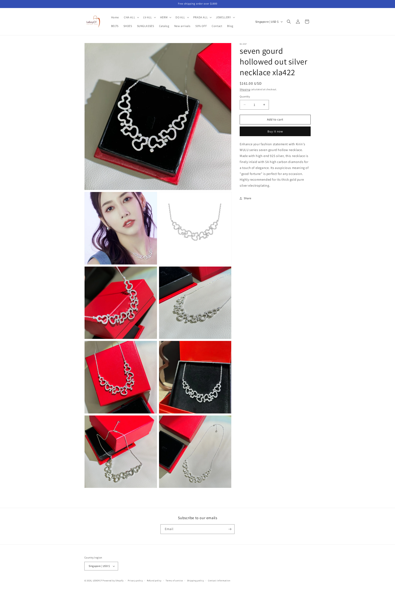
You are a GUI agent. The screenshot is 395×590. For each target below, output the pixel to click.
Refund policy (154, 580)
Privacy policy (135, 580)
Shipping (245, 89)
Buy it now (275, 131)
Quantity (245, 96)
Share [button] (247, 198)
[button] (131, 17)
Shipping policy (195, 580)
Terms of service (174, 580)
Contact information (219, 580)
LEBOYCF (97, 580)
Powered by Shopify (113, 580)
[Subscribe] (229, 529)
